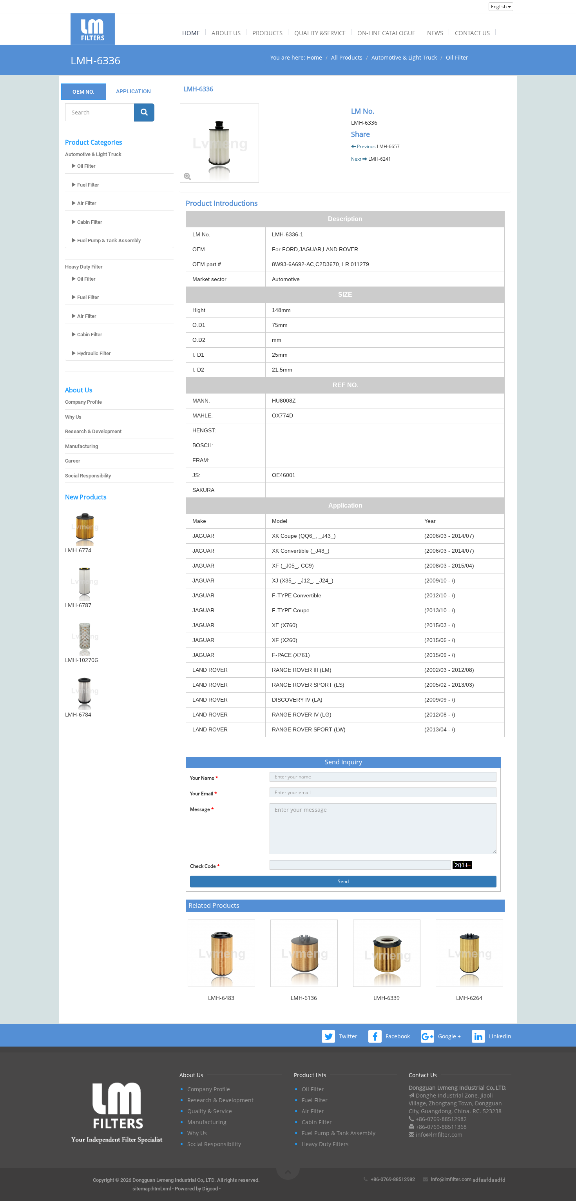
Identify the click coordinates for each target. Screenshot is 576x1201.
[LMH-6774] (119, 526)
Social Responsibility (88, 476)
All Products (346, 57)
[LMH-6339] (386, 953)
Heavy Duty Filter (84, 267)
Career (72, 461)
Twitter (348, 1036)
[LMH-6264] (469, 953)
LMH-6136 (304, 998)
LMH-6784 (78, 714)
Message (202, 809)
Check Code (205, 866)
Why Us (73, 417)
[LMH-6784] (119, 690)
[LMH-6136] (304, 953)
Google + (449, 1036)
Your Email (203, 793)
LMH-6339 (386, 998)
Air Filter (86, 203)
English (499, 6)
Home (314, 57)
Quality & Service (209, 1111)
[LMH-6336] (259, 143)
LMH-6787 (78, 605)
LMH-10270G (81, 660)
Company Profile (83, 402)
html (156, 1189)
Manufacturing (81, 446)
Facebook (398, 1036)
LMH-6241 (379, 159)
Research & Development (93, 431)
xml (167, 1189)
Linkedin (500, 1036)
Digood (210, 1189)
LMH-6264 (469, 998)
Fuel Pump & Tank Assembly (108, 240)
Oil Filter (457, 57)
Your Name (204, 778)
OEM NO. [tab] (83, 92)
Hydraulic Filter (93, 353)
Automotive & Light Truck (404, 57)
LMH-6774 (78, 550)
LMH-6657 (388, 146)
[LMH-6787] (119, 581)
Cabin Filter (89, 222)
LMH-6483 (221, 998)
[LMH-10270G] (119, 636)
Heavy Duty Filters (325, 1144)
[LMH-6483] (221, 953)
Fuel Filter (87, 185)
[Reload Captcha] (462, 865)
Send (343, 881)
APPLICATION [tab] (133, 91)
